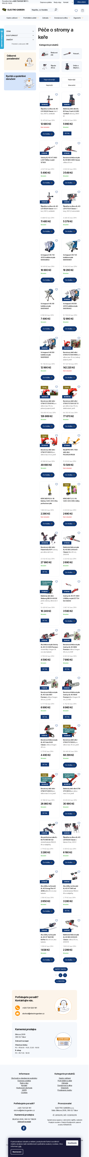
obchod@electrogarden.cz (33, 1013)
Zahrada (65, 1083)
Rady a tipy (57, 2)
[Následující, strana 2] (61, 975)
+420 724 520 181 (29, 1008)
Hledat (56, 10)
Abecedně (71, 85)
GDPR (24, 1090)
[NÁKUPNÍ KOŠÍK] (83, 10)
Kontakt (65, 2)
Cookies (24, 1092)
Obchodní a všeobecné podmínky (24, 1078)
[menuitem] (12, 18)
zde (19, 1146)
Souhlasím (72, 1143)
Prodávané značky (65, 1090)
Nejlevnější (71, 80)
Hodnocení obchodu (24, 1088)
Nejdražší (49, 85)
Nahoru (61, 981)
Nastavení (17, 1152)
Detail (67, 133)
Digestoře (64, 1088)
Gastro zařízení (65, 1078)
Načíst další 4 (60, 969)
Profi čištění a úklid (65, 1081)
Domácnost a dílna (65, 1085)
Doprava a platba (46, 2)
